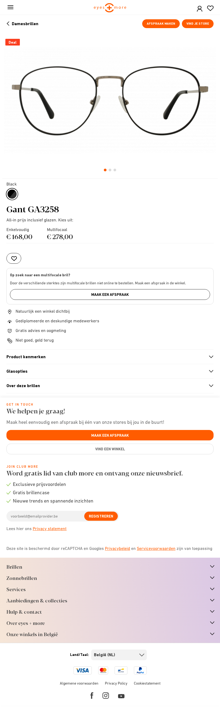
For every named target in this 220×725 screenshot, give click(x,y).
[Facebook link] (91, 695)
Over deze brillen (107, 385)
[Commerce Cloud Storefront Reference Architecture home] (110, 8)
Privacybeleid (117, 548)
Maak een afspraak (110, 294)
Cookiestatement (147, 683)
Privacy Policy (116, 683)
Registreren (101, 516)
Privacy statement (50, 528)
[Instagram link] (105, 695)
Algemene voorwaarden (79, 683)
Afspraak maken (161, 23)
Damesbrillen (25, 23)
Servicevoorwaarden (156, 548)
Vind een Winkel (110, 449)
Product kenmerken (107, 357)
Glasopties (107, 371)
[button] (199, 9)
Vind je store (197, 23)
